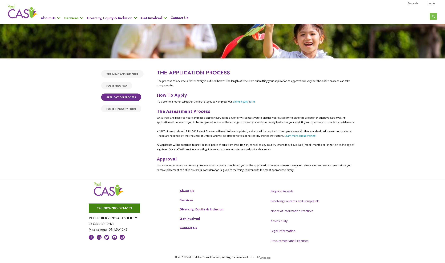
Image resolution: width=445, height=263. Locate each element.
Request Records (282, 191)
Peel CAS (23, 11)
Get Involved (151, 18)
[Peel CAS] (108, 189)
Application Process (121, 97)
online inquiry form (244, 101)
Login (431, 3)
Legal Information (283, 231)
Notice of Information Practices (292, 211)
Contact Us (179, 18)
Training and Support (122, 74)
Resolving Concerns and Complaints (295, 201)
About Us (48, 18)
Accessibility (279, 221)
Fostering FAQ (116, 85)
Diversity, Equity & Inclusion (109, 18)
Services (71, 18)
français (413, 3)
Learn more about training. (300, 135)
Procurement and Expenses (289, 241)
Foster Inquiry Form (121, 109)
